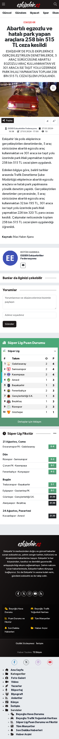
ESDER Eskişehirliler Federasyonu (22, 129)
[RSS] (40, 593)
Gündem (20, 13)
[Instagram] (29, 593)
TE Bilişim (37, 652)
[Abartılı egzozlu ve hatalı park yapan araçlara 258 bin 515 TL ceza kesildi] (29, 99)
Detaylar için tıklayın (29, 421)
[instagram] (38, 662)
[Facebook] (18, 593)
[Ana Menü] (3, 4)
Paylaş (9, 120)
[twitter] (26, 662)
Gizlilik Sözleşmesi (25, 643)
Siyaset (34, 13)
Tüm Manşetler (42, 618)
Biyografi (17, 694)
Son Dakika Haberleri (12, 630)
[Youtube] (35, 593)
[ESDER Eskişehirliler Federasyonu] (10, 258)
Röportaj (16, 690)
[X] (23, 593)
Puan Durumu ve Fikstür (15, 620)
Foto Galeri (18, 678)
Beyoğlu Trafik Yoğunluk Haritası (40, 610)
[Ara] (55, 5)
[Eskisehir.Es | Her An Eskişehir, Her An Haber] (28, 4)
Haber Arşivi (41, 628)
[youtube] (50, 662)
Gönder (9, 324)
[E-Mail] (23, 265)
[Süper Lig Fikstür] (54, 433)
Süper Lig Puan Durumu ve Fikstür (37, 722)
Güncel (6, 13)
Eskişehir (29, 22)
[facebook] (14, 662)
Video (15, 682)
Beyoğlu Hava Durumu (14, 610)
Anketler (16, 698)
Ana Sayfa (17, 670)
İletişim (39, 643)
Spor (46, 13)
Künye (15, 702)
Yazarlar (16, 686)
